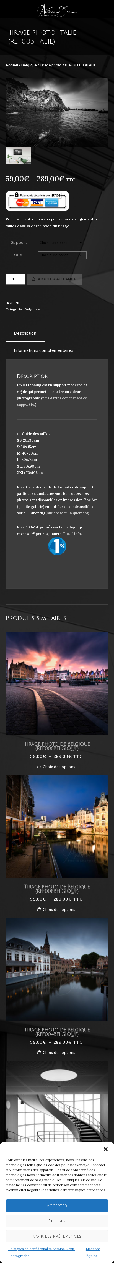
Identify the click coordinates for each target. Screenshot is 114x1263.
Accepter (57, 1206)
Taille (16, 255)
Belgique (29, 65)
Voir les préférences (57, 1236)
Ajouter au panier (57, 279)
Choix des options (59, 767)
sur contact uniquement (67, 513)
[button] (105, 1149)
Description (25, 333)
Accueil (12, 65)
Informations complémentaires (43, 350)
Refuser (57, 1221)
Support (19, 242)
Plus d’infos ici (75, 534)
